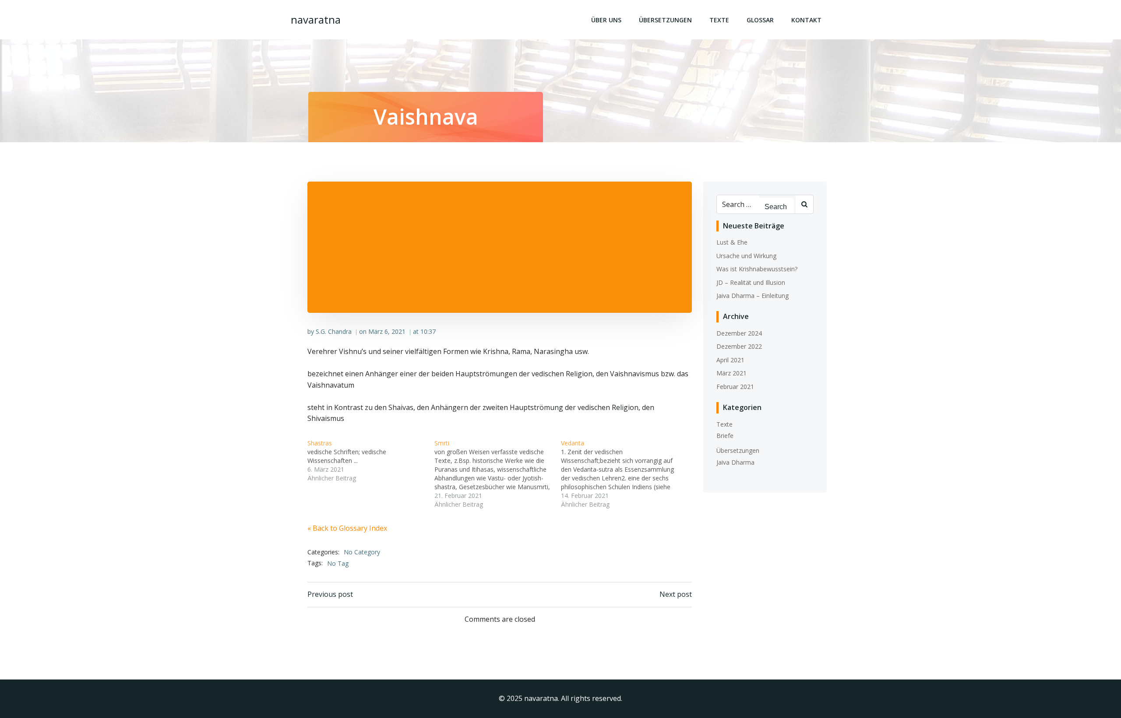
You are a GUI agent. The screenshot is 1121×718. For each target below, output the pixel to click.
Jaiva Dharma (735, 462)
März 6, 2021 (386, 331)
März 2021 (731, 373)
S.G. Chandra (334, 331)
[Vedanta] (624, 473)
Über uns (606, 20)
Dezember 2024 (739, 333)
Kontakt (806, 20)
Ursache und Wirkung (746, 256)
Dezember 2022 (739, 346)
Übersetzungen (665, 20)
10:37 (428, 331)
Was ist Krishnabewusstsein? (756, 269)
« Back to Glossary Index (347, 528)
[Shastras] (370, 460)
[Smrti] (497, 473)
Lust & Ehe (731, 242)
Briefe (724, 435)
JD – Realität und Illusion (750, 282)
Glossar (760, 20)
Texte (719, 20)
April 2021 (730, 360)
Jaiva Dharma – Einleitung (752, 295)
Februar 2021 (735, 386)
